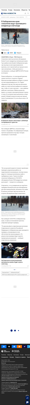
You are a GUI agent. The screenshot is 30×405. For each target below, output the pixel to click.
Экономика (16, 354)
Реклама (12, 357)
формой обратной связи (14, 386)
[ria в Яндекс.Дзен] (9, 346)
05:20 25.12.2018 (5, 17)
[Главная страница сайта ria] (8, 13)
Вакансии (3, 363)
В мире (22, 354)
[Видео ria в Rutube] (24, 346)
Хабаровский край (15, 272)
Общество (9, 354)
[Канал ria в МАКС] (3, 346)
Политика (3, 354)
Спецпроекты (4, 357)
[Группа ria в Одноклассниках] (19, 346)
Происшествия (5, 272)
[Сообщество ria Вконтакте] (14, 346)
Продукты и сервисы (20, 357)
